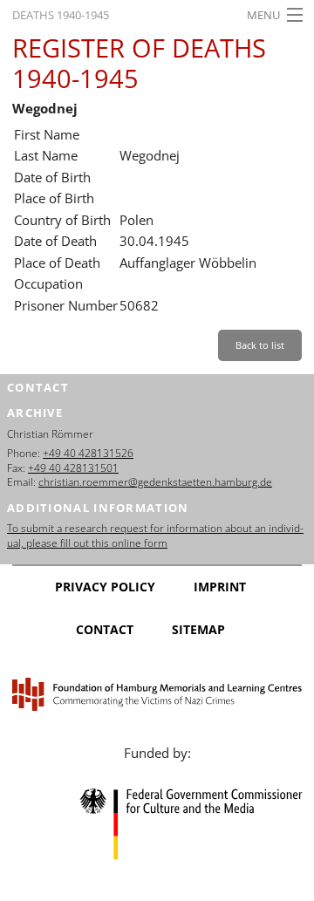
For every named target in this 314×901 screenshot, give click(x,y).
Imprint (220, 586)
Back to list (260, 345)
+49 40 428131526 (88, 453)
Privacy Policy (105, 586)
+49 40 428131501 (73, 468)
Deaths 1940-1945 (60, 15)
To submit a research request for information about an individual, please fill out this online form (155, 535)
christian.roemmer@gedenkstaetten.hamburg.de (155, 481)
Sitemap (198, 629)
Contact (104, 629)
